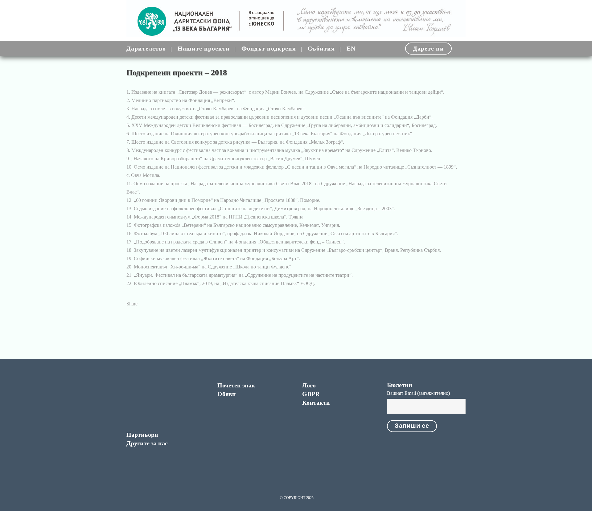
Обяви (226, 393)
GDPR (310, 393)
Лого (309, 385)
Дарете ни (428, 48)
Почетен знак (236, 385)
